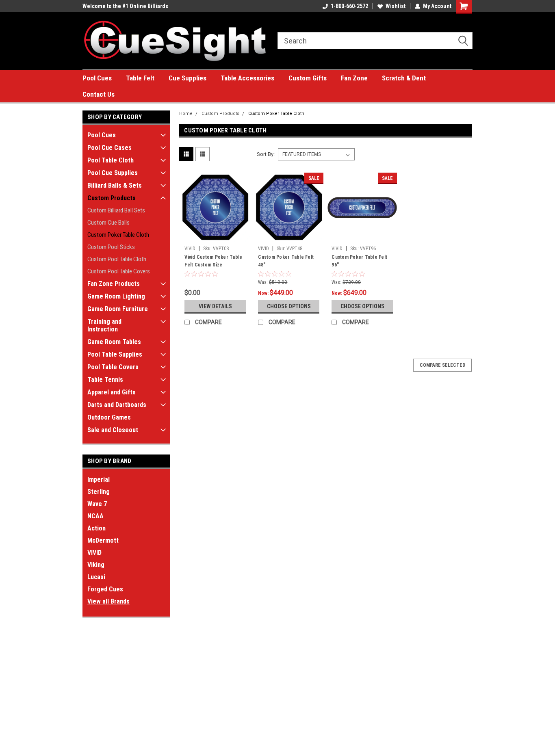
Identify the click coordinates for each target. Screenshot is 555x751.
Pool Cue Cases (109, 147)
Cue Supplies (187, 78)
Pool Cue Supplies (112, 173)
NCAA (95, 516)
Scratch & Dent (404, 78)
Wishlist (395, 6)
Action (96, 528)
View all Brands (108, 601)
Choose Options (289, 306)
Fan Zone (354, 78)
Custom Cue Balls (108, 222)
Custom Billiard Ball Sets (116, 210)
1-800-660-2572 (349, 6)
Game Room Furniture (117, 309)
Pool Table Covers (113, 367)
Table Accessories (247, 78)
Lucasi (96, 577)
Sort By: (266, 154)
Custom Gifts (307, 78)
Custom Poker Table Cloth (118, 234)
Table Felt (140, 78)
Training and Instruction (104, 325)
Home (186, 113)
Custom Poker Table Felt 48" (286, 261)
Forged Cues (105, 589)
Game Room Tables (114, 342)
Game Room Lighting (116, 296)
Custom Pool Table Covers (118, 271)
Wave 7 (97, 504)
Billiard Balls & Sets (114, 185)
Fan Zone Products (113, 284)
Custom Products (111, 198)
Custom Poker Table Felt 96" (359, 261)
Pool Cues (97, 78)
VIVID (94, 552)
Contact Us (98, 94)
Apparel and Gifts (111, 392)
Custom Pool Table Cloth (116, 259)
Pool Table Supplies (114, 354)
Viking (95, 565)
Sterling (98, 492)
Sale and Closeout (112, 430)
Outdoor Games (109, 417)
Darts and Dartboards (116, 405)
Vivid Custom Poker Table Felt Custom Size (213, 261)
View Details (215, 306)
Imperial (98, 479)
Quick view (215, 236)
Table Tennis (105, 379)
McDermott (103, 540)
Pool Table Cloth (110, 160)
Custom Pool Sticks (111, 247)
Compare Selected (442, 365)
